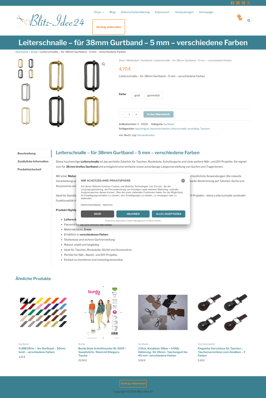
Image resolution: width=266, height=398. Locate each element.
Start (122, 60)
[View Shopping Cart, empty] (240, 20)
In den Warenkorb (158, 114)
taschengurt (142, 128)
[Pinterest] (243, 3)
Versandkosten (146, 135)
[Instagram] (238, 3)
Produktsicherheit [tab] (29, 169)
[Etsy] (249, 3)
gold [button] (137, 95)
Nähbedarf (133, 60)
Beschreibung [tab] (27, 153)
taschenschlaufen (160, 128)
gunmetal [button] (153, 95)
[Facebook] (232, 3)
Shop (34, 52)
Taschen (205, 128)
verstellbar (193, 128)
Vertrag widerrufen (133, 383)
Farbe (122, 94)
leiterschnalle (178, 128)
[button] (102, 12)
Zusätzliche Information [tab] (33, 161)
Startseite (21, 52)
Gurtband (146, 60)
